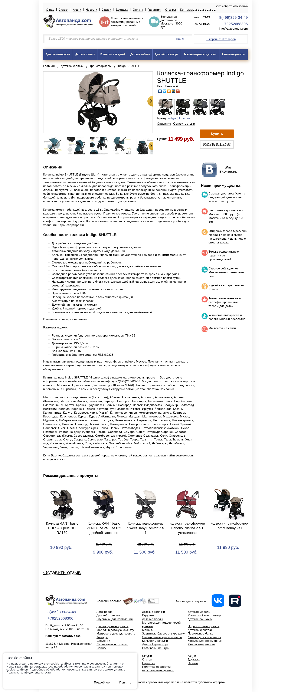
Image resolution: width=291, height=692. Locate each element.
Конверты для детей (112, 54)
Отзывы (170, 9)
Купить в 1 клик (216, 144)
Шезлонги (103, 640)
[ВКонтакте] (160, 91)
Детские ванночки (200, 619)
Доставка (122, 9)
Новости (91, 9)
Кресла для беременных (205, 640)
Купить (217, 134)
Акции (77, 9)
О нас (50, 9)
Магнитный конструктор (204, 615)
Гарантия (154, 9)
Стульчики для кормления (115, 619)
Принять (125, 682)
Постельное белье (200, 633)
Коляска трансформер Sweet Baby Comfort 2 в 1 (145, 528)
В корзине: (221, 39)
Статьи (106, 9)
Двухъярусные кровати (112, 626)
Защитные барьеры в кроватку (163, 633)
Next (150, 101)
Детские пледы (152, 619)
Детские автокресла (58, 54)
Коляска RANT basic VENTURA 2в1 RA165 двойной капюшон (103, 528)
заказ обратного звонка (231, 6)
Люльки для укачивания (204, 637)
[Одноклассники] (169, 91)
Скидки (63, 9)
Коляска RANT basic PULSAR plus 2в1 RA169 (62, 528)
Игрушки (148, 615)
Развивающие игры (233, 54)
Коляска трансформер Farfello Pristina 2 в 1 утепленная (187, 528)
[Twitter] (164, 91)
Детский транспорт (166, 54)
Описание (164, 123)
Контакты (186, 9)
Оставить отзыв (184, 123)
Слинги (102, 648)
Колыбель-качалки (155, 640)
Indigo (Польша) (178, 118)
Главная (49, 66)
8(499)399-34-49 (233, 17)
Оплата (138, 9)
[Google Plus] (178, 91)
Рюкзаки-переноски (201, 644)
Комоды (102, 637)
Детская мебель (140, 54)
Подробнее (102, 682)
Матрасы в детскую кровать (116, 633)
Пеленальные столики (112, 644)
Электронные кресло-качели (162, 637)
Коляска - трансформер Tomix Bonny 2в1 (229, 526)
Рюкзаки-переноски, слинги (199, 54)
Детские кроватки (200, 630)
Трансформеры (100, 66)
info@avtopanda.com (233, 28)
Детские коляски (85, 54)
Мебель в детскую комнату (115, 630)
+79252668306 (235, 24)
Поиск (180, 38)
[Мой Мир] (173, 91)
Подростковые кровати (203, 626)
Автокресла (104, 611)
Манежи (147, 630)
